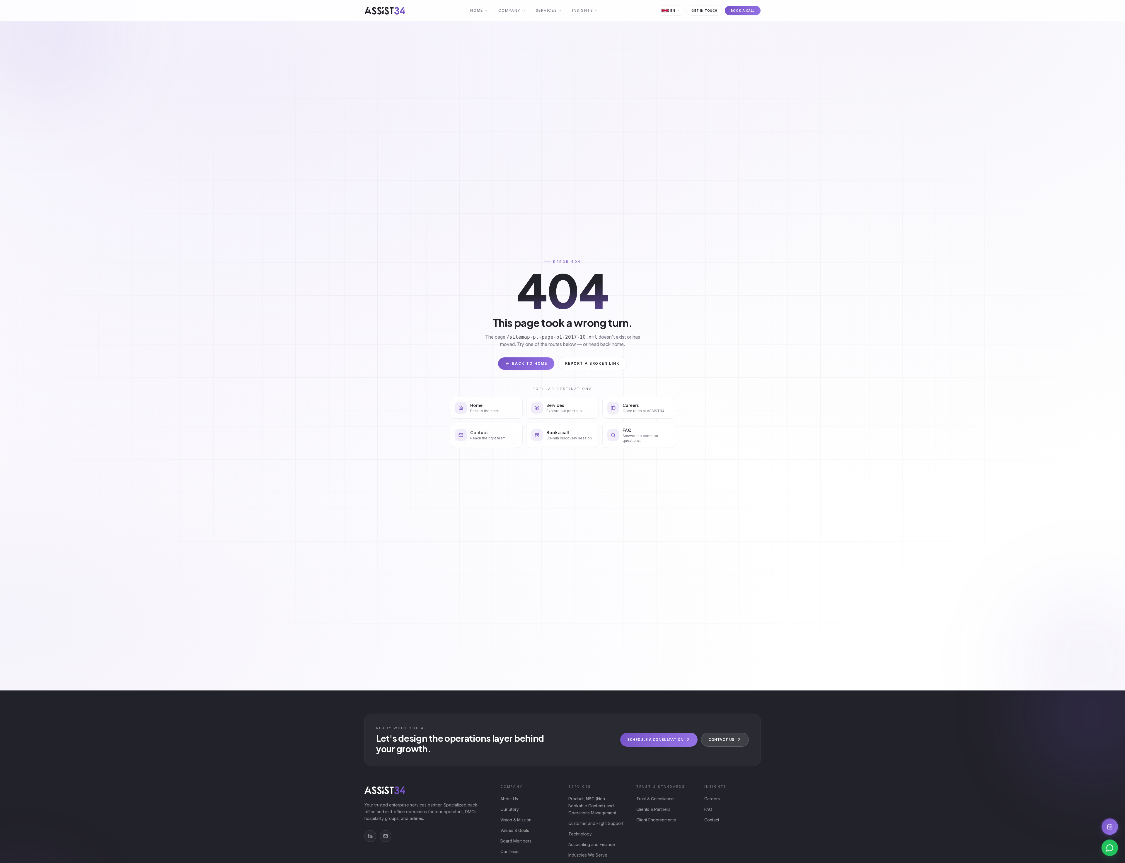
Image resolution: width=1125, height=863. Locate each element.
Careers (712, 798)
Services (546, 10)
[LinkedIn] (370, 836)
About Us (509, 798)
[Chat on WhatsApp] (1110, 848)
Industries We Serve (587, 854)
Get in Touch (704, 10)
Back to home (529, 363)
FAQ (708, 809)
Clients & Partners (653, 809)
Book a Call (743, 10)
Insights (582, 10)
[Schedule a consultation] (1110, 826)
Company (509, 10)
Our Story (509, 809)
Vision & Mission (515, 819)
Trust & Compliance (655, 798)
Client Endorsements (656, 819)
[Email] (385, 836)
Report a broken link (592, 363)
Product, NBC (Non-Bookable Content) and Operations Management (592, 805)
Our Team (509, 851)
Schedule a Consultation (655, 739)
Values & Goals (514, 830)
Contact (711, 819)
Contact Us (721, 739)
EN (672, 10)
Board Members (515, 840)
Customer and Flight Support (595, 823)
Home (476, 10)
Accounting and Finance (591, 844)
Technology (580, 833)
